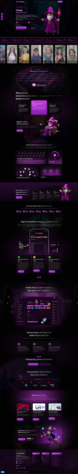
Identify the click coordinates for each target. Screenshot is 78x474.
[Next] (40, 277)
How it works (42, 1)
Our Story (46, 1)
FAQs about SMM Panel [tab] (33, 364)
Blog (38, 1)
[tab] (19, 211)
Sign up (25, 29)
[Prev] (38, 277)
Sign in (35, 1)
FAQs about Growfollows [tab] (44, 364)
